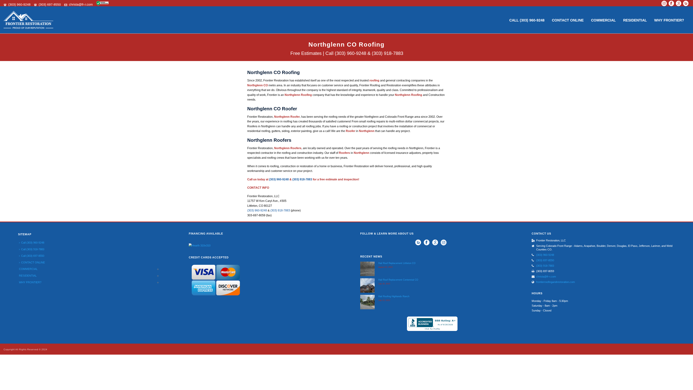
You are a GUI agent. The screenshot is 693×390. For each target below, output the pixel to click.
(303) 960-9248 (19, 4)
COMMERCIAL (603, 20)
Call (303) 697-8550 (32, 255)
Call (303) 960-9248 (526, 20)
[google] (435, 243)
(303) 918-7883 (302, 179)
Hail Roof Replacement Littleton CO (396, 263)
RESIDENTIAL (635, 20)
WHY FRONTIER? (669, 20)
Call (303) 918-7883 (32, 249)
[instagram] (443, 243)
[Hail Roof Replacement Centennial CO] (367, 285)
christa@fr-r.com (81, 4)
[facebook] (427, 243)
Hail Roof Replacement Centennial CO (398, 279)
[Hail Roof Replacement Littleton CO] (367, 269)
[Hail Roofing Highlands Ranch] (367, 302)
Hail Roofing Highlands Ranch (393, 296)
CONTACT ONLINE (568, 20)
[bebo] (418, 243)
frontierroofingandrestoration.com (555, 281)
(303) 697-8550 (50, 4)
